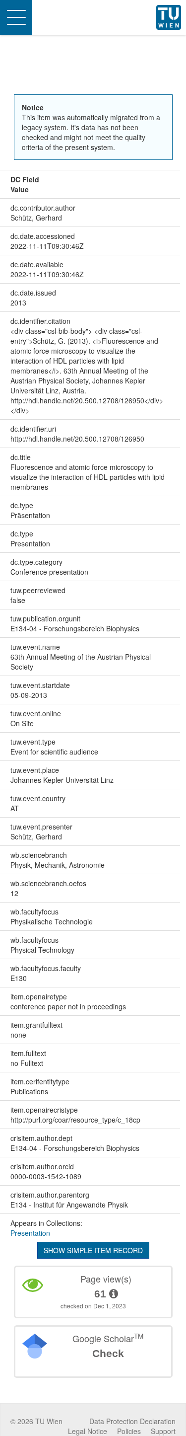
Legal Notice (87, 1431)
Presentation (30, 1233)
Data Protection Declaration (132, 1421)
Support (163, 1431)
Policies (129, 1431)
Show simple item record (93, 1250)
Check (108, 1353)
